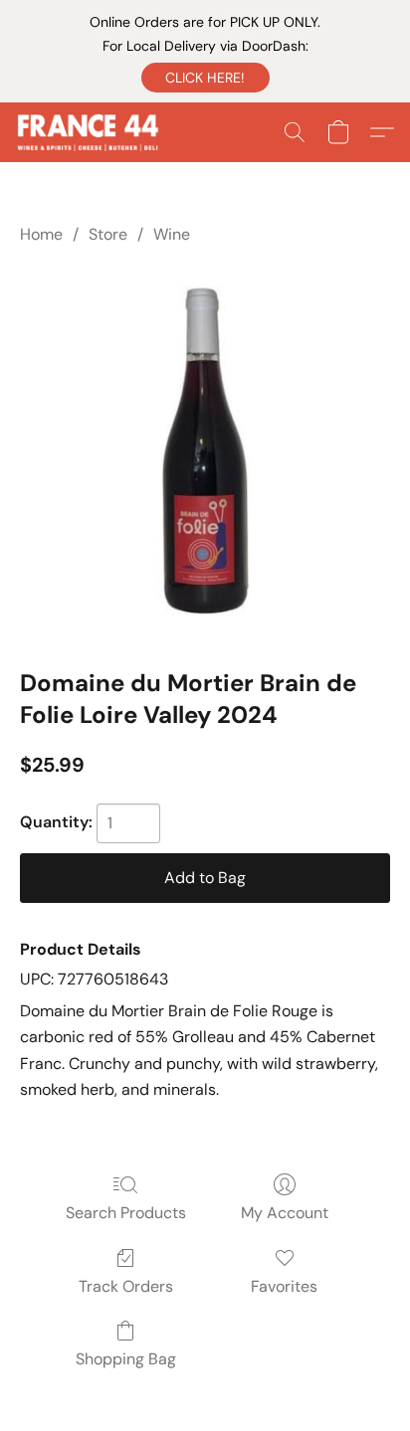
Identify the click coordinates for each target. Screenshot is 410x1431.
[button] (205, 77)
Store (108, 234)
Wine (171, 234)
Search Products (126, 1212)
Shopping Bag (126, 1358)
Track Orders (126, 1286)
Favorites (284, 1286)
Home (41, 234)
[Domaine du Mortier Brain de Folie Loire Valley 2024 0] (205, 452)
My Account (284, 1212)
